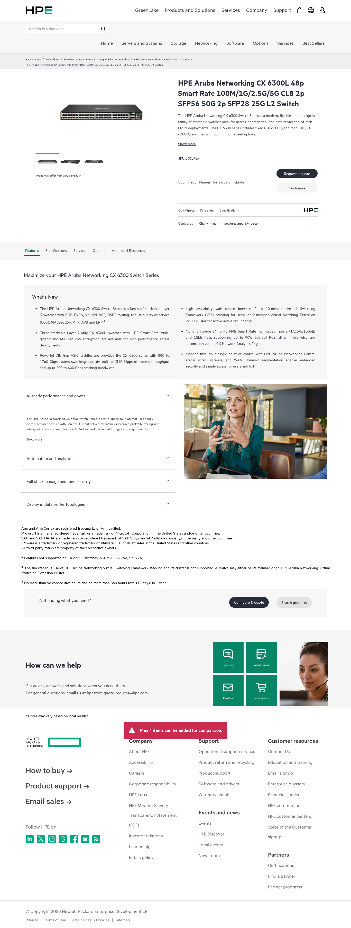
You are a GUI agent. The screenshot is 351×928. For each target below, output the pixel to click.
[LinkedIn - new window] (30, 839)
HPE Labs (138, 794)
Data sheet (207, 210)
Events (205, 823)
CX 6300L (97, 332)
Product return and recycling (226, 762)
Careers (136, 773)
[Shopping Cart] (300, 10)
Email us (228, 698)
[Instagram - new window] (52, 839)
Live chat (228, 665)
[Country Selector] (311, 10)
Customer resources (293, 741)
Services (230, 10)
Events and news (219, 812)
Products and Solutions (190, 10)
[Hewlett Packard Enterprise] (39, 10)
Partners (278, 854)
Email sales (45, 801)
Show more (187, 143)
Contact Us (279, 751)
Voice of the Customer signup (290, 831)
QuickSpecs (186, 210)
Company (256, 10)
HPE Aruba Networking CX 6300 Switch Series (161, 59)
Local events (211, 844)
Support (282, 10)
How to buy (262, 698)
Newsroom (209, 855)
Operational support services (227, 751)
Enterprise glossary (286, 783)
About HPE (139, 751)
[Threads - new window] (63, 839)
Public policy (141, 857)
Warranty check (214, 794)
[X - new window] (41, 839)
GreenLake (147, 10)
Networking (52, 59)
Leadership (140, 846)
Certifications (281, 865)
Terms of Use (55, 920)
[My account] (322, 10)
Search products (294, 602)
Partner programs (285, 886)
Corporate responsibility (152, 783)
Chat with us (207, 223)
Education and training (290, 762)
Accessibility (141, 762)
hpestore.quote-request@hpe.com (117, 692)
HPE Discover (211, 834)
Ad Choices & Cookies (90, 920)
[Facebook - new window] (74, 839)
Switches (69, 59)
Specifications (229, 210)
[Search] (103, 29)
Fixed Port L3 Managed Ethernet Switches (104, 59)
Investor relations (146, 835)
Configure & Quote (249, 602)
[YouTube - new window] (85, 839)
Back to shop (33, 59)
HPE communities (285, 805)
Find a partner (281, 876)
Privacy (32, 920)
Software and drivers (219, 783)
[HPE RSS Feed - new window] (96, 839)
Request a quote (297, 173)
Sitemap (123, 920)
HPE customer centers (289, 816)
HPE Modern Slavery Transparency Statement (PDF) (153, 815)
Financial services (285, 794)
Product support (262, 665)
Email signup (280, 773)
